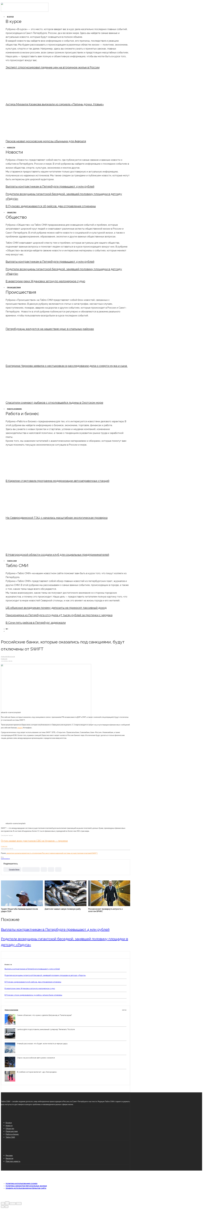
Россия (4, 858)
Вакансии (9, 1158)
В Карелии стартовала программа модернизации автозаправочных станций (57, 480)
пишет (20, 728)
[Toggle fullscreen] (13, 1203)
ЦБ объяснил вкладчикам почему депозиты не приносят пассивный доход (56, 607)
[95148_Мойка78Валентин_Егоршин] (25, 396)
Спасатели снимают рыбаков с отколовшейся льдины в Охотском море (54, 402)
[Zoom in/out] (18, 1203)
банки (2, 858)
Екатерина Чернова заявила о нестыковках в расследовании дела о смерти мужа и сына (67, 365)
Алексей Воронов (8, 656)
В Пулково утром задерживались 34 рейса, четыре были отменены (33, 995)
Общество (11, 212)
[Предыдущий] (2, 1206)
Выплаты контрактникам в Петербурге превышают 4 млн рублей (50, 186)
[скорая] (25, 359)
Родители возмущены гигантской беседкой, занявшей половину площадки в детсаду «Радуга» (45, 975)
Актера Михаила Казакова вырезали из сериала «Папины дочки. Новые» (55, 104)
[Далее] (6, 1206)
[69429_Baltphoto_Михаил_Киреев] (25, 474)
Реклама (9, 1155)
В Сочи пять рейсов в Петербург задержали (36, 622)
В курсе (10, 17)
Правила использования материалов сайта (26, 1188)
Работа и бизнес (14, 409)
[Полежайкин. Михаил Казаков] (25, 98)
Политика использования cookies (21, 1184)
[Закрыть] (3, 1203)
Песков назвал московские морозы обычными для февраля (46, 141)
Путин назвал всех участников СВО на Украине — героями (34, 840)
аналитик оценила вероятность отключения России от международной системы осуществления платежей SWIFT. (52, 853)
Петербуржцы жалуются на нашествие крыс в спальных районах (50, 329)
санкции (8, 858)
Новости (11, 147)
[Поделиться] (7, 1203)
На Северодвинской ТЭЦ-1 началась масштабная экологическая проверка (56, 517)
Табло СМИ (12, 561)
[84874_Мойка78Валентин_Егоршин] (25, 135)
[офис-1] (25, 548)
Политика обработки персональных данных (26, 1186)
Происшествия (14, 287)
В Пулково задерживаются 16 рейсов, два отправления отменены (51, 206)
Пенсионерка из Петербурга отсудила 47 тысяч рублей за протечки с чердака (59, 615)
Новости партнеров (65, 1010)
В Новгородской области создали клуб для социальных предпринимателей (57, 554)
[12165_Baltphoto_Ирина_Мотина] (25, 511)
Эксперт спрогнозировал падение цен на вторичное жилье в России (53, 67)
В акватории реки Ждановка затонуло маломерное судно (45, 281)
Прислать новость (13, 1161)
